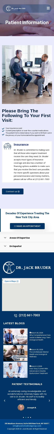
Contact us (11, 191)
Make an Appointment (29, 226)
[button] (4, 400)
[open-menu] (46, 8)
